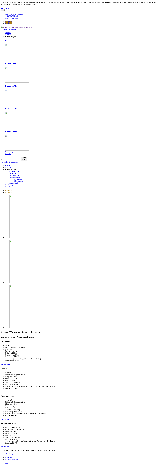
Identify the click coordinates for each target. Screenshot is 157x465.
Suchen (24, 157)
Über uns (8, 167)
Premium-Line (11, 86)
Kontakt (8, 187)
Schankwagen (18, 181)
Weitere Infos (5, 364)
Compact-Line (11, 41)
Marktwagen (18, 179)
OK (3, 10)
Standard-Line (14, 173)
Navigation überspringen (9, 29)
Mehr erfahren (5, 8)
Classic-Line (10, 63)
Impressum (8, 457)
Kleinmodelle (11, 131)
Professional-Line (12, 109)
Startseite (8, 166)
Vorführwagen (10, 185)
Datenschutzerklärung (12, 459)
